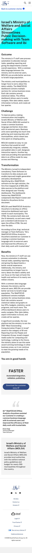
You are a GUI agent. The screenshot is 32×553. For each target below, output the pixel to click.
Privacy (16, 526)
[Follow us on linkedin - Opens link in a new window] (16, 493)
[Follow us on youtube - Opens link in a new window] (20, 493)
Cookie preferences (17, 534)
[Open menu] (29, 2)
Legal (16, 518)
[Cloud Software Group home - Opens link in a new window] (16, 513)
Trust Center (16, 522)
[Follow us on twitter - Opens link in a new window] (12, 493)
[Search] (25, 2)
